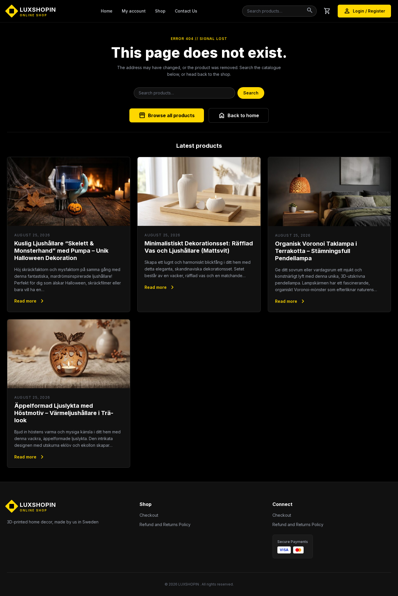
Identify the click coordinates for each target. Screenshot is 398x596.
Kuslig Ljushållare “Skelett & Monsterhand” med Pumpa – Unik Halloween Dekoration (61, 250)
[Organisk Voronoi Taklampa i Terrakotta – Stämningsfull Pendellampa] (329, 191)
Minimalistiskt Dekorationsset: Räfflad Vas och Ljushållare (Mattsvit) (199, 247)
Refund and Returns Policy (165, 524)
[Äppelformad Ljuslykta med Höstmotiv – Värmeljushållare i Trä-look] (68, 353)
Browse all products (167, 115)
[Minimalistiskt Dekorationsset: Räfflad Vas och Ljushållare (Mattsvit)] (199, 191)
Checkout (149, 515)
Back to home (238, 115)
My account (134, 10)
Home (106, 10)
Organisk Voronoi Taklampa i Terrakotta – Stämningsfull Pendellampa (316, 251)
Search (250, 92)
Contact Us (186, 10)
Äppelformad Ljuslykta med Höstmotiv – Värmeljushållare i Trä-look (63, 413)
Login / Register (364, 11)
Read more (30, 301)
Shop (160, 10)
